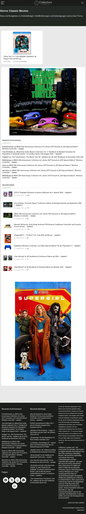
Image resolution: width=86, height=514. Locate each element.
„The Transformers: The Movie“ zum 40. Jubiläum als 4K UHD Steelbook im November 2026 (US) (47, 157)
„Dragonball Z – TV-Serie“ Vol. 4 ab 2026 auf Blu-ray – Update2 (37, 235)
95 (28, 248)
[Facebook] (5, 480)
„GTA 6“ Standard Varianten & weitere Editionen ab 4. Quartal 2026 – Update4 (42, 193)
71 (28, 259)
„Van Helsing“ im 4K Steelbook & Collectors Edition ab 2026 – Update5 (40, 256)
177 (28, 208)
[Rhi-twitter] (11, 480)
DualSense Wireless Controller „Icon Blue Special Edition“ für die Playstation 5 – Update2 (47, 246)
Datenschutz (79, 508)
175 (28, 229)
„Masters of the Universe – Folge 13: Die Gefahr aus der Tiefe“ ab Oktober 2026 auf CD (42, 432)
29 (28, 238)
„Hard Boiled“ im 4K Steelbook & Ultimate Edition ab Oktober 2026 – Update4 (42, 267)
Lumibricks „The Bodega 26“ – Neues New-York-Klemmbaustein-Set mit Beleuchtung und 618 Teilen (43, 445)
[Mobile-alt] (17, 480)
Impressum (80, 510)
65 (28, 270)
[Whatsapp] (14, 486)
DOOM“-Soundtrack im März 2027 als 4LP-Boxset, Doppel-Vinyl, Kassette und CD (42, 425)
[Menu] (2, 3)
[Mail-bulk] (23, 480)
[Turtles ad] (43, 69)
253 (28, 195)
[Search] (82, 3)
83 (28, 218)
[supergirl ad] (43, 283)
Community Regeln (68, 508)
